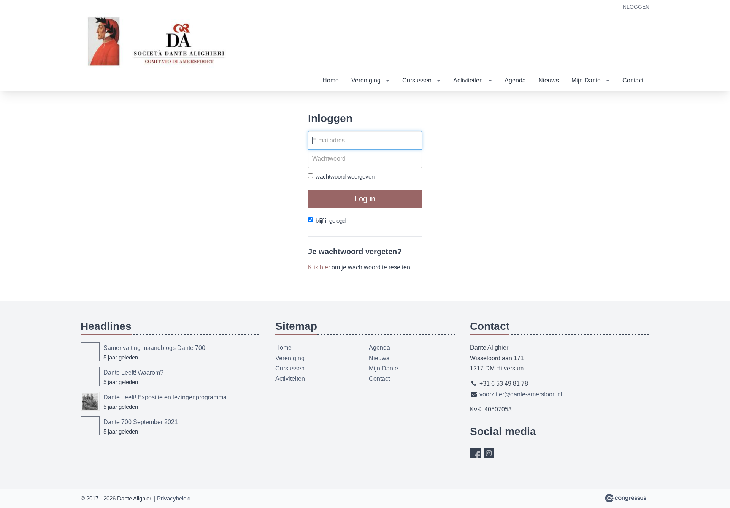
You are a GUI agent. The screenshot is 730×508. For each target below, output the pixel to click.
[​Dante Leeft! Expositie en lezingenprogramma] (90, 401)
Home (330, 80)
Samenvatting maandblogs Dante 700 (154, 348)
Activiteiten (468, 80)
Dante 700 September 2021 (140, 422)
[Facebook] (475, 453)
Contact (632, 80)
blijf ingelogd (331, 220)
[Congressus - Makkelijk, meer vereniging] (625, 498)
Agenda (515, 80)
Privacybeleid (173, 498)
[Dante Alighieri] (157, 46)
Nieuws (548, 80)
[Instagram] (489, 453)
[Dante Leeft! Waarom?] (90, 376)
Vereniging (366, 80)
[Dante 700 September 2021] (90, 425)
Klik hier (319, 267)
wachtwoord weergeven (345, 176)
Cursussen (417, 80)
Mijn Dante (586, 80)
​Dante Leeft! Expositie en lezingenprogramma (165, 397)
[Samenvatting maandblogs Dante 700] (90, 351)
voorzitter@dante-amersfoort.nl (520, 394)
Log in (365, 199)
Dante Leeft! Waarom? (133, 372)
